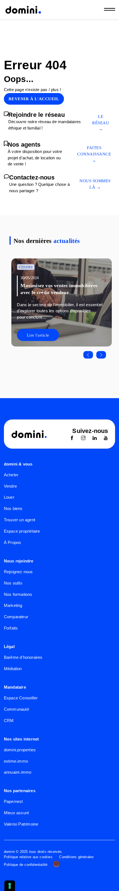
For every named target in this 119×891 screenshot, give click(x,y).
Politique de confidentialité (26, 865)
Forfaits (11, 628)
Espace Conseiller (21, 698)
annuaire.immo (18, 772)
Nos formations (18, 594)
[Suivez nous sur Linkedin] (94, 438)
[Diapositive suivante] (101, 355)
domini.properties (20, 749)
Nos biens (13, 508)
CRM (9, 720)
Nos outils (13, 583)
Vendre (26, 267)
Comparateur (16, 616)
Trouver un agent (19, 519)
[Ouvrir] (109, 9)
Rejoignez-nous (18, 571)
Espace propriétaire (22, 531)
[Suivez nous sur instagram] (83, 438)
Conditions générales (76, 857)
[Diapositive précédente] (88, 355)
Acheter (11, 474)
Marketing (13, 605)
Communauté (16, 709)
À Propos (12, 542)
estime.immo (16, 761)
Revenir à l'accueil (34, 99)
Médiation (13, 668)
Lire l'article (38, 335)
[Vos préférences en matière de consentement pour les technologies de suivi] (9, 886)
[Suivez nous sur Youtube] (106, 438)
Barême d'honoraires (23, 657)
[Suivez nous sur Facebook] (72, 438)
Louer (9, 497)
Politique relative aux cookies (28, 857)
